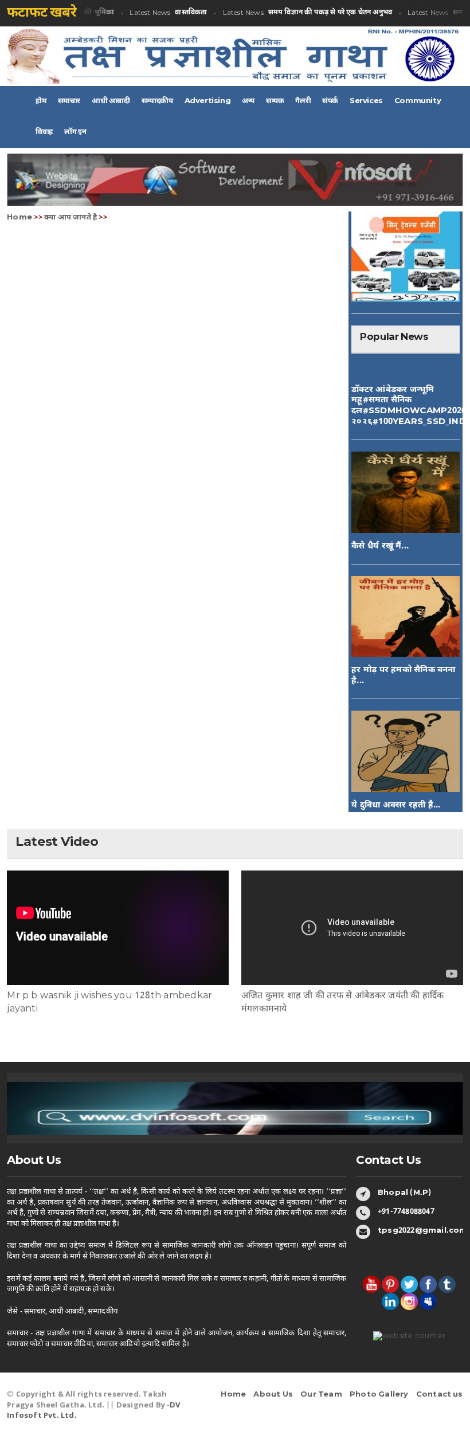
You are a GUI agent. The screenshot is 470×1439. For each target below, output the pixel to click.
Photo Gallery (379, 1394)
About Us (273, 1394)
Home (19, 217)
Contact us (439, 1394)
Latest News (159, 13)
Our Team (321, 1394)
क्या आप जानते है (70, 217)
